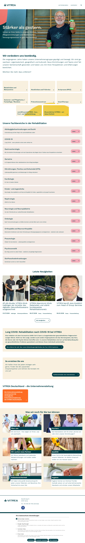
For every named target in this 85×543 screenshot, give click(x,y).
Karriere (74, 5)
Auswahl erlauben (41, 540)
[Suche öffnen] (81, 5)
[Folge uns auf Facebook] (23, 508)
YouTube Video (41, 530)
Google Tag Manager (41, 525)
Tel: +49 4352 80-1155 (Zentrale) (30, 503)
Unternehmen (63, 5)
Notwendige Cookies (39, 520)
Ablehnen (31, 540)
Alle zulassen (53, 540)
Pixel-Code (40, 535)
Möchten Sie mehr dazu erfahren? (17, 72)
